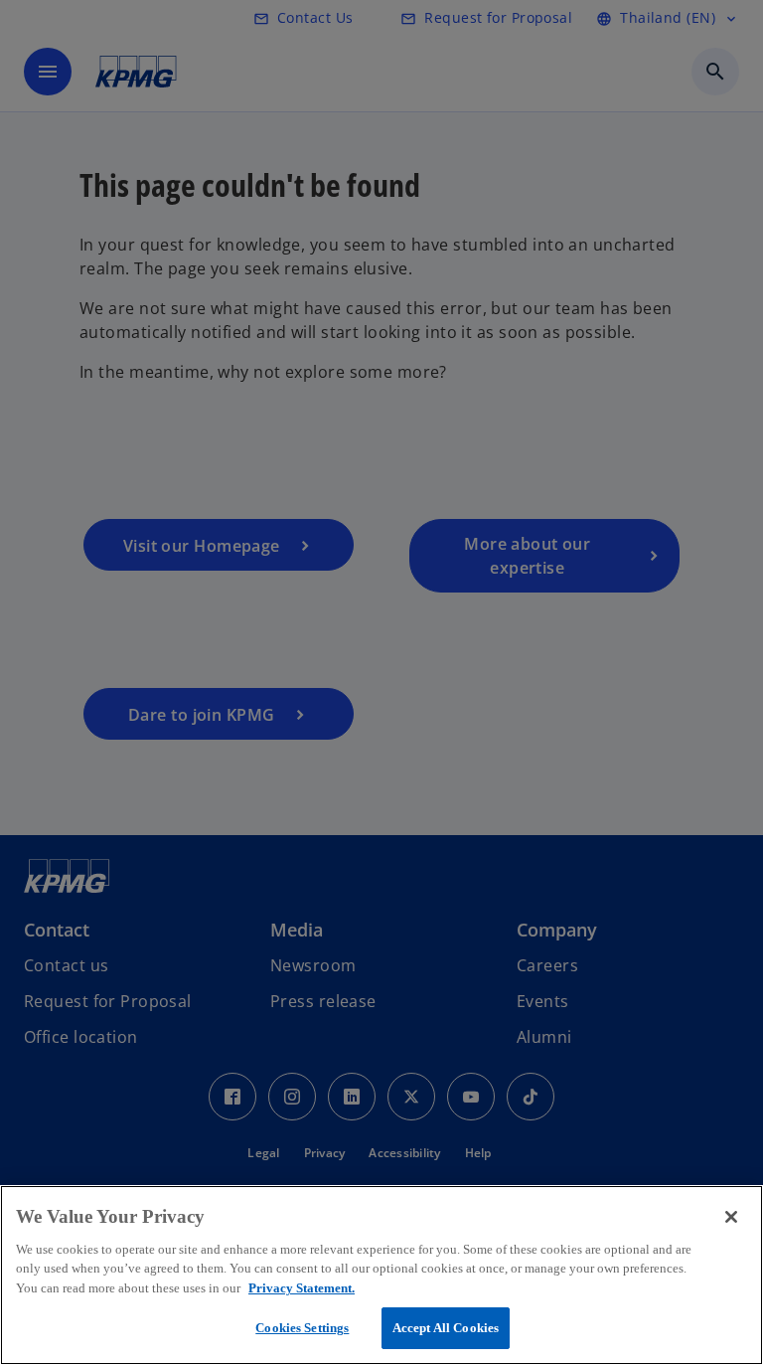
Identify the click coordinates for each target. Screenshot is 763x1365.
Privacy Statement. (301, 1287)
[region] (381, 1275)
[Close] (731, 1217)
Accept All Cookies (445, 1327)
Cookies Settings (302, 1327)
